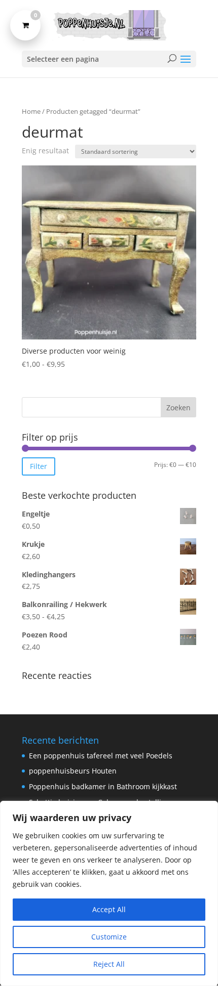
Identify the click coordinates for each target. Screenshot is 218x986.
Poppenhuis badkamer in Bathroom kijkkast (103, 786)
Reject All (109, 964)
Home (31, 111)
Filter (38, 466)
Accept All (109, 909)
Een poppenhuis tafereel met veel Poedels (100, 755)
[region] (109, 893)
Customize (109, 936)
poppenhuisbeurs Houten (73, 771)
